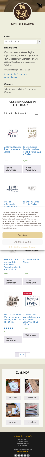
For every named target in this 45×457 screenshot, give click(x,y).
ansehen (13, 398)
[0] (40, 8)
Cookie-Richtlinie (14, 247)
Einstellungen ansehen (22, 242)
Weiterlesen (31, 335)
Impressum (24, 247)
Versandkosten (11, 77)
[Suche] (39, 42)
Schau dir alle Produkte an (16, 74)
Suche (7, 37)
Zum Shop (22, 372)
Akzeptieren (22, 235)
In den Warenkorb (11, 169)
